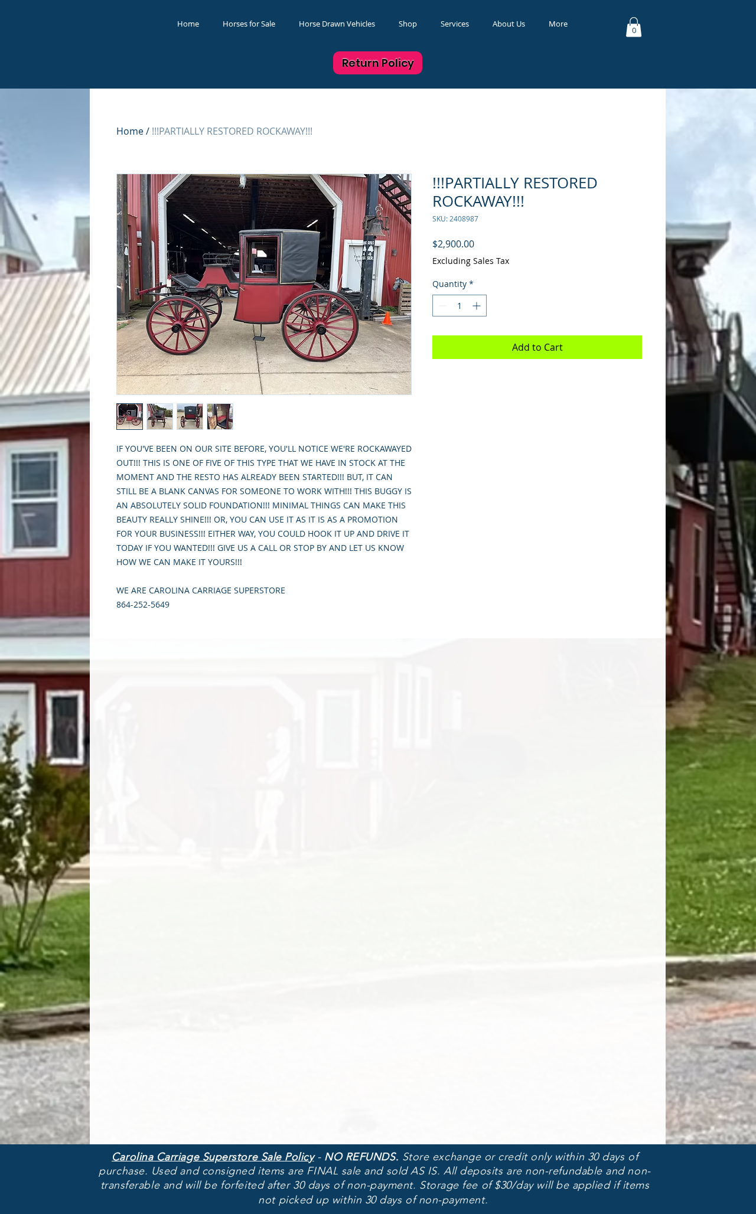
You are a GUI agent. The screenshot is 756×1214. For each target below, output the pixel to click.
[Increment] (477, 305)
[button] (408, 24)
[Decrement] (441, 305)
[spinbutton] (459, 305)
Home (130, 131)
